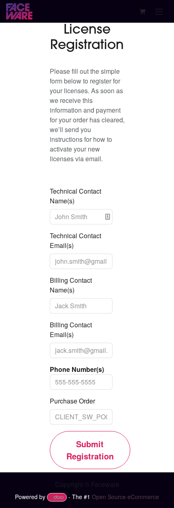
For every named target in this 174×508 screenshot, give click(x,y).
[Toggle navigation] (159, 11)
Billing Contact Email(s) (71, 329)
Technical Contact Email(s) (75, 240)
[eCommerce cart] (142, 11)
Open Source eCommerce (125, 497)
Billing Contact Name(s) (71, 285)
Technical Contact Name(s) (75, 195)
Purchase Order (72, 401)
